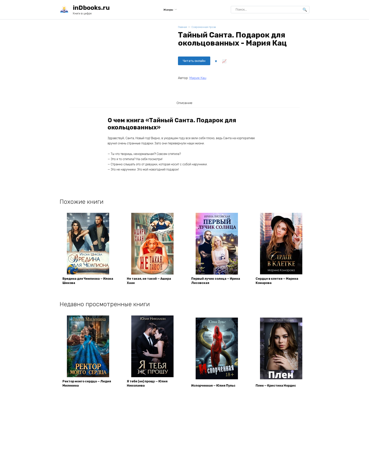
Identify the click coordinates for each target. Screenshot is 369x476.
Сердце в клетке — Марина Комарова (277, 281)
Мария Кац (197, 78)
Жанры (168, 9)
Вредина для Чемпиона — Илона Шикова (87, 281)
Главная (182, 27)
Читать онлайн (194, 61)
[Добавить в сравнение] (224, 61)
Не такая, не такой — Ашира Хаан (149, 281)
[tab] (184, 102)
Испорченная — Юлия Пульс (213, 385)
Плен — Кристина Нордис (276, 385)
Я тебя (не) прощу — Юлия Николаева (147, 383)
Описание (184, 103)
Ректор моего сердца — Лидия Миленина (86, 383)
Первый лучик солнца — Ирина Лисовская (215, 281)
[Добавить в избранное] (215, 61)
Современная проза (203, 27)
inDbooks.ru (91, 7)
